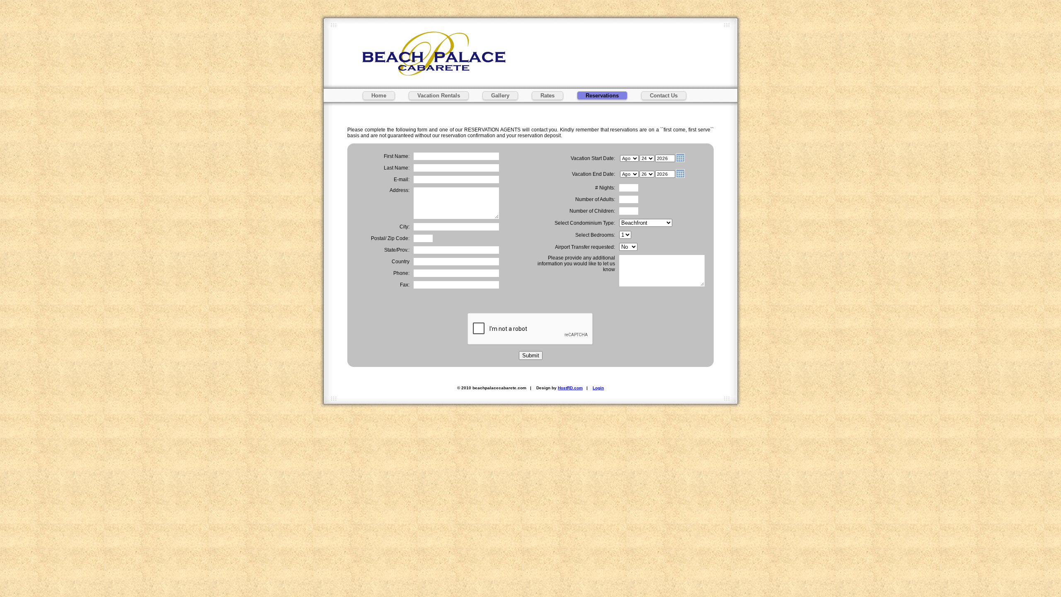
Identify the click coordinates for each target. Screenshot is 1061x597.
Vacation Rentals (438, 95)
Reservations (602, 95)
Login (598, 388)
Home (378, 95)
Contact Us (664, 95)
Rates (547, 95)
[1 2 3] (625, 235)
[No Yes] (628, 247)
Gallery (500, 95)
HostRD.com (570, 388)
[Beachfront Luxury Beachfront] (645, 223)
